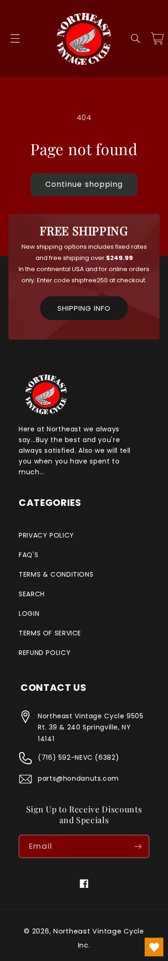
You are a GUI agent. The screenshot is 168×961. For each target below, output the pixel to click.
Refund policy (44, 652)
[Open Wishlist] (154, 947)
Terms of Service (50, 633)
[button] (15, 38)
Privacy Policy (46, 535)
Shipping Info (84, 308)
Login (29, 613)
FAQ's (28, 554)
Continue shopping (84, 184)
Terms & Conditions (56, 574)
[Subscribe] (138, 846)
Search (32, 594)
